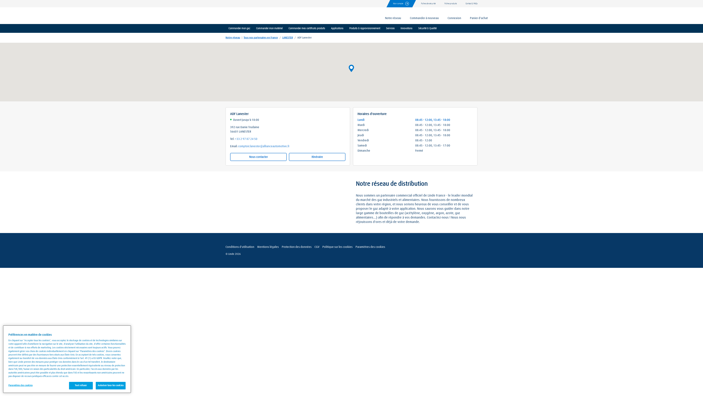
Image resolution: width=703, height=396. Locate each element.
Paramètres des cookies (370, 246)
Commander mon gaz (239, 28)
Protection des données (297, 246)
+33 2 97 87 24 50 (246, 139)
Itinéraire (317, 156)
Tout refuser (81, 385)
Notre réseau (233, 37)
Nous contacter (258, 156)
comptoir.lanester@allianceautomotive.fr (263, 146)
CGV (317, 246)
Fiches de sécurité (428, 4)
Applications (337, 28)
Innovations (406, 28)
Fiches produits (451, 4)
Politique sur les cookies (337, 246)
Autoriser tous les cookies (111, 385)
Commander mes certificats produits (307, 28)
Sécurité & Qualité (427, 28)
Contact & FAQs (471, 4)
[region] (67, 359)
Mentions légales (268, 246)
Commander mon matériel (269, 28)
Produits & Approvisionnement (364, 28)
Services (390, 28)
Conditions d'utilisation (240, 246)
